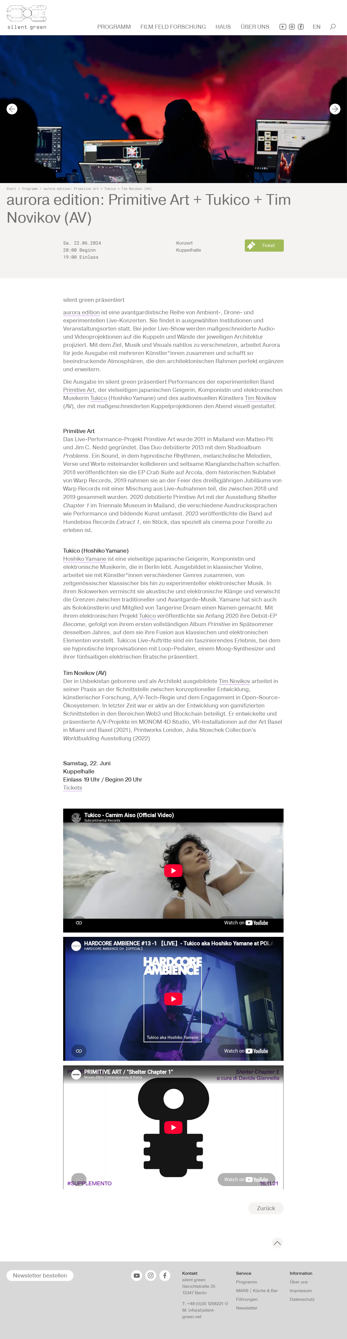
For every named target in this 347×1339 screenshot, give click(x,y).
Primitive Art (79, 389)
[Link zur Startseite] (30, 16)
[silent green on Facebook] (300, 27)
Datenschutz (302, 1299)
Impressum (301, 1290)
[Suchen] (332, 27)
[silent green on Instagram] (291, 27)
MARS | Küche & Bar (257, 1290)
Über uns (299, 1281)
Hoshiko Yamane (84, 558)
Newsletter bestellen (40, 1275)
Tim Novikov (260, 398)
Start (11, 188)
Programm (29, 188)
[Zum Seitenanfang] (277, 1243)
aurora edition (81, 312)
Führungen (247, 1299)
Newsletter (247, 1308)
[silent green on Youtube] (282, 27)
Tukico (98, 398)
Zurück (266, 1208)
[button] (114, 27)
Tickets (72, 787)
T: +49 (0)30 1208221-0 (205, 1303)
